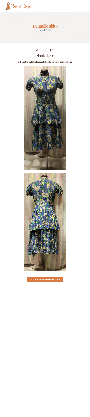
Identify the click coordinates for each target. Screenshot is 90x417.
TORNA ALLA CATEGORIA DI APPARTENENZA (45, 279)
